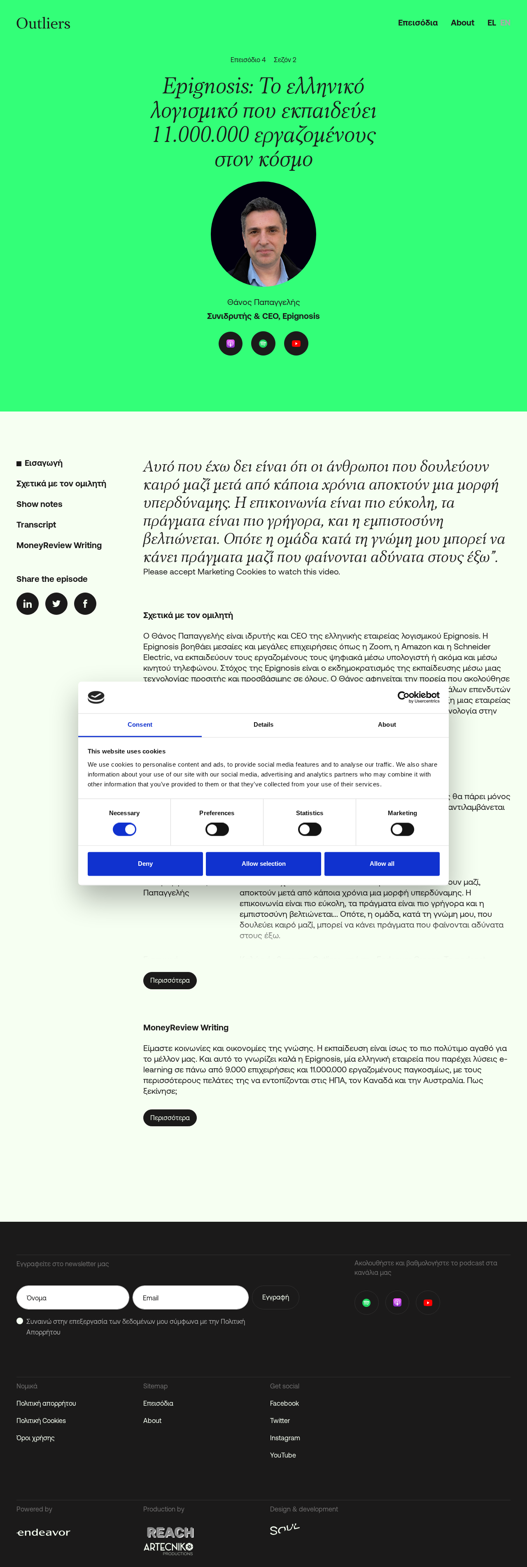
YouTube (283, 1455)
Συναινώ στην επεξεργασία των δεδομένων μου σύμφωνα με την (135, 1327)
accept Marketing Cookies (218, 571)
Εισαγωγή (44, 462)
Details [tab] (264, 724)
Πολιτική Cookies (41, 1420)
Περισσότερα (170, 980)
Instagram (285, 1437)
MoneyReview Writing (59, 545)
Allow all (382, 863)
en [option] (505, 22)
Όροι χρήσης (35, 1437)
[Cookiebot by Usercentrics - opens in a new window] (404, 697)
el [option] (491, 22)
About (462, 22)
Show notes (39, 504)
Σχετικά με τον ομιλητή (61, 483)
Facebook (284, 1403)
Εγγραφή (275, 1297)
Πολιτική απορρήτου (46, 1403)
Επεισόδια (418, 22)
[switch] (217, 829)
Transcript (36, 524)
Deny (145, 863)
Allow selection (264, 863)
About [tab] (387, 724)
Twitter (280, 1420)
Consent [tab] (140, 724)
